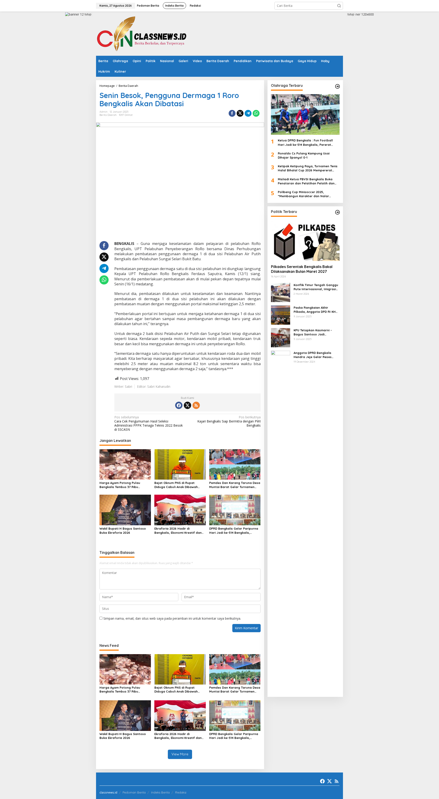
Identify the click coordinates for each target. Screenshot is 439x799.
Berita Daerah (108, 115)
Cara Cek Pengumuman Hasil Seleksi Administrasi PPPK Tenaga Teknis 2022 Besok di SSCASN (148, 423)
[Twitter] (187, 405)
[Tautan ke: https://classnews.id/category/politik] (337, 212)
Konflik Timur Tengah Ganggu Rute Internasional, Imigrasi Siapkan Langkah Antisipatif (316, 287)
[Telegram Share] (248, 113)
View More (179, 754)
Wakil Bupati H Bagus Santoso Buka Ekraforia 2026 (122, 530)
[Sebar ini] (232, 113)
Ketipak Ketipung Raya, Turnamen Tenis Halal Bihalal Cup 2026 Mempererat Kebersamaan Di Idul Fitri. (307, 168)
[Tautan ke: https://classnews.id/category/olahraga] (337, 86)
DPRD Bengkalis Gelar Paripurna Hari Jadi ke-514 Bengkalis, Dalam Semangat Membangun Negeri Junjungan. (233, 531)
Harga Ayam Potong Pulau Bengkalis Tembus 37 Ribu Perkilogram (119, 485)
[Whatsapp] (256, 113)
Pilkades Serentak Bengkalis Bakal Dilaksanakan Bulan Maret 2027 (301, 269)
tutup (88, 14)
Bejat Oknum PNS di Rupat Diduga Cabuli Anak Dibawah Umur (176, 485)
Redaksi (180, 792)
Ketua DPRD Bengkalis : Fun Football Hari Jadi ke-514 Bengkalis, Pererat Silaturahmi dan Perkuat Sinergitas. (305, 142)
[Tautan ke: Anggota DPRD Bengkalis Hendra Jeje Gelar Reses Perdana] (280, 521)
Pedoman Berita (134, 792)
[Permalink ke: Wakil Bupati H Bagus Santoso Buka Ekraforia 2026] (125, 510)
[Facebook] (178, 405)
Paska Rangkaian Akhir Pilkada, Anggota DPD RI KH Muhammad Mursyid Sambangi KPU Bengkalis (315, 309)
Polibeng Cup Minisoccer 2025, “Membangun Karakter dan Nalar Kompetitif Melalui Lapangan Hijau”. (305, 194)
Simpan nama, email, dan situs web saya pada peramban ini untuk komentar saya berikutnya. (172, 618)
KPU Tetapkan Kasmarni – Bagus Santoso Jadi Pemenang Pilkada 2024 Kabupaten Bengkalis (313, 332)
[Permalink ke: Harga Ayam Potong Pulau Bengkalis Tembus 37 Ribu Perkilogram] (125, 464)
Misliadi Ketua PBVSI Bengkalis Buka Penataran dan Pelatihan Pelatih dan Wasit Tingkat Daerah (306, 181)
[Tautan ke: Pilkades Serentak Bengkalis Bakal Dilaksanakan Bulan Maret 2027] (305, 240)
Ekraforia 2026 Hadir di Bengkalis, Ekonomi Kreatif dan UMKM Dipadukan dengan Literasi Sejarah (179, 531)
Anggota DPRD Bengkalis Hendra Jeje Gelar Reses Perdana (313, 355)
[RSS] (196, 405)
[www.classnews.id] (141, 33)
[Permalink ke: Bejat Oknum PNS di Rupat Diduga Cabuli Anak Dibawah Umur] (180, 464)
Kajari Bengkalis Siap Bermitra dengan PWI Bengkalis (228, 421)
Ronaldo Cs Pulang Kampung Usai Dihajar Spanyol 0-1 (303, 155)
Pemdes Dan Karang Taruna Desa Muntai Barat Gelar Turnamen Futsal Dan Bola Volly (234, 485)
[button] (339, 6)
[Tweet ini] (240, 113)
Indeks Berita (160, 792)
